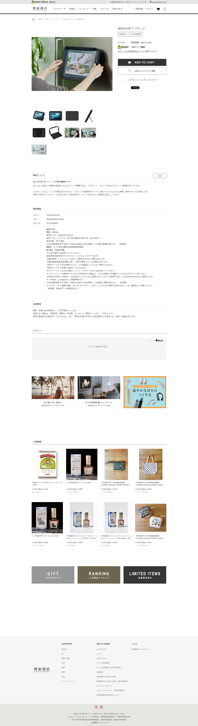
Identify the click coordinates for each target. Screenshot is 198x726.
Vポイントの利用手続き (128, 51)
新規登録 (139, 9)
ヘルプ (99, 654)
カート (158, 10)
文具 (63, 663)
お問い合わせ (101, 658)
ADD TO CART (143, 62)
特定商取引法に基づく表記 (106, 677)
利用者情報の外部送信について (108, 695)
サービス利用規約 (103, 663)
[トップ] (33, 19)
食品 (63, 677)
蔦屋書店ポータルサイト (140, 649)
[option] (72, 64)
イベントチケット (68, 681)
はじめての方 (101, 649)
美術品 (64, 649)
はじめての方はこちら (159, 2)
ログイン (149, 9)
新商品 (72, 9)
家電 (63, 672)
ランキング (84, 9)
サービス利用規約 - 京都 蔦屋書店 (109, 667)
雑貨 (63, 667)
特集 (94, 9)
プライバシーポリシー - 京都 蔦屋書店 (110, 690)
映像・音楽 (66, 658)
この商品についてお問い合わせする (142, 79)
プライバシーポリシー (105, 686)
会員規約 (100, 672)
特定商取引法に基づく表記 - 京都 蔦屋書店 (112, 681)
